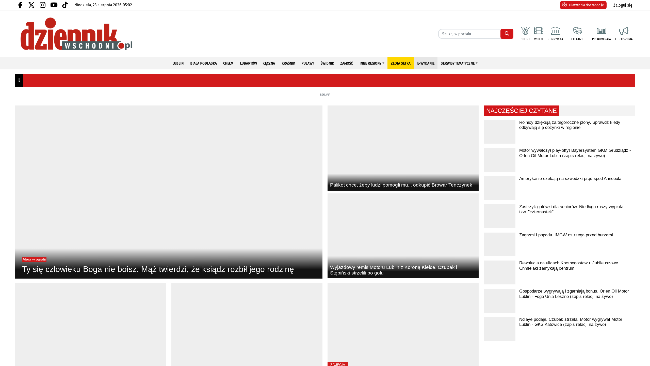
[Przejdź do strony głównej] (90, 33)
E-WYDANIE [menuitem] (425, 63)
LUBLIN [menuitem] (178, 63)
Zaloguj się (622, 5)
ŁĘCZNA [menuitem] (269, 63)
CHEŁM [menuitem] (228, 63)
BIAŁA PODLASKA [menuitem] (203, 63)
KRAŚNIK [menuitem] (288, 63)
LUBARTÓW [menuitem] (248, 63)
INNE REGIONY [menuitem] (370, 63)
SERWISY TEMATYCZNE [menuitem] (458, 63)
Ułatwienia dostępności (586, 5)
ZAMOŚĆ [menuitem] (346, 63)
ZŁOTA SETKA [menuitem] (401, 63)
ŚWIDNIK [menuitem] (327, 63)
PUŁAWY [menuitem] (307, 63)
